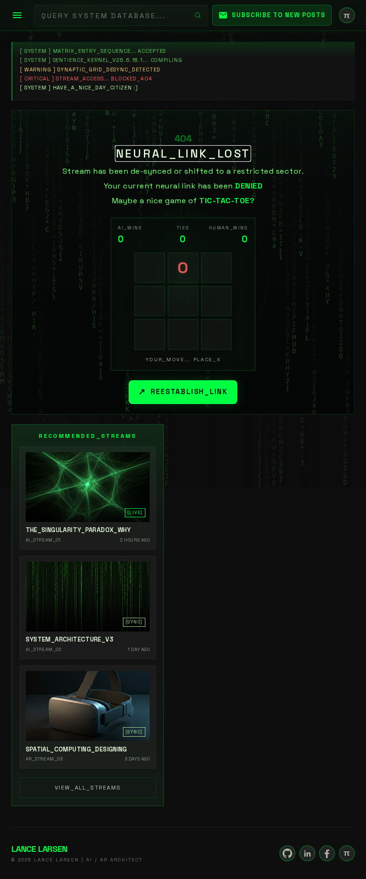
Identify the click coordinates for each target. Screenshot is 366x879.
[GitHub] (287, 853)
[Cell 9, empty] (216, 334)
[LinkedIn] (307, 853)
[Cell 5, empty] (183, 301)
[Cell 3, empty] (216, 268)
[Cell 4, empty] (149, 301)
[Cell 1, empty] (149, 268)
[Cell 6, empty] (216, 301)
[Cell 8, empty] (183, 334)
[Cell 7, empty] (149, 334)
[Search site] (197, 15)
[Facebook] (327, 853)
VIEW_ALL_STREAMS (88, 787)
